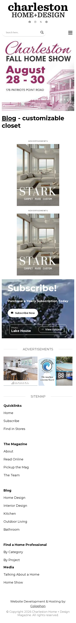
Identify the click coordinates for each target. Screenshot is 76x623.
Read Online (13, 459)
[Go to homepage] (38, 10)
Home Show (13, 582)
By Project (12, 560)
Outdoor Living (15, 522)
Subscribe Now (25, 313)
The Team (12, 475)
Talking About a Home (21, 574)
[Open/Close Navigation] (70, 32)
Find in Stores (14, 429)
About (8, 451)
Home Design (14, 498)
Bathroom (12, 530)
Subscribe (11, 421)
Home (8, 413)
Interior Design (15, 506)
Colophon (38, 606)
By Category (13, 552)
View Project (53, 329)
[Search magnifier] (42, 32)
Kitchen (10, 514)
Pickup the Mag (16, 467)
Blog (9, 118)
